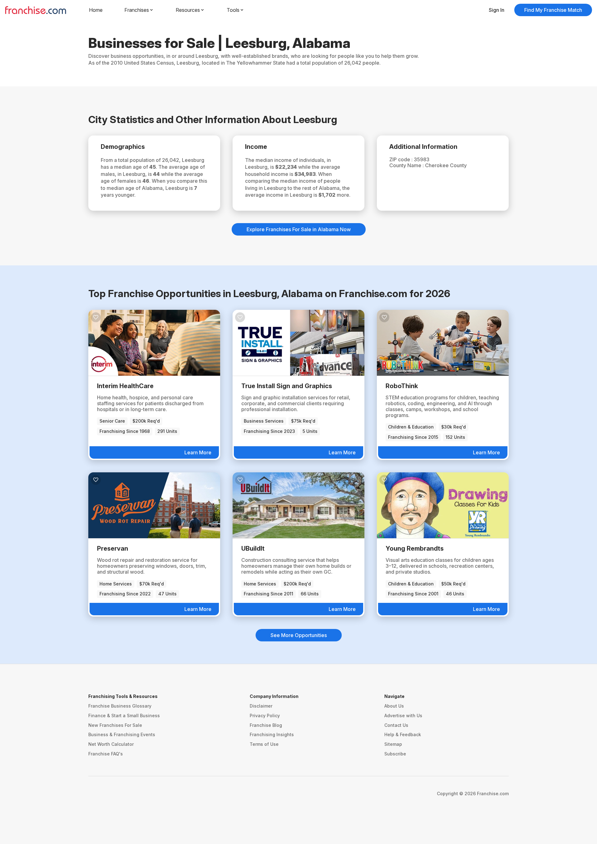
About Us (394, 706)
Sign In (496, 10)
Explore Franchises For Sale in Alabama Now (299, 229)
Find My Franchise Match (553, 10)
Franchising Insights (272, 734)
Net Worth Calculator (111, 744)
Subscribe (395, 753)
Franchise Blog (266, 725)
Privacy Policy (265, 715)
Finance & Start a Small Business (124, 715)
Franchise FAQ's (105, 753)
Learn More (197, 452)
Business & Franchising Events (121, 734)
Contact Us (396, 725)
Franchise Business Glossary (119, 706)
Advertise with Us (403, 715)
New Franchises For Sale (115, 725)
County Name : (407, 165)
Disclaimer (261, 706)
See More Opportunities (299, 635)
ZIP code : (401, 159)
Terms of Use (264, 744)
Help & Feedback (402, 734)
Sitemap (393, 744)
